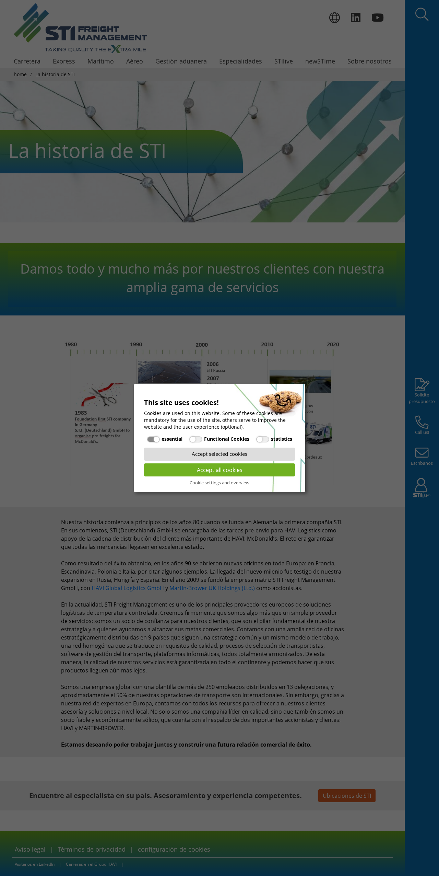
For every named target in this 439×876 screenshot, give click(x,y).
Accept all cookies (219, 470)
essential (172, 439)
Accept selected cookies (219, 453)
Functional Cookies (226, 439)
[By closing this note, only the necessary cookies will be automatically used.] (296, 394)
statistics (281, 439)
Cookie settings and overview (219, 483)
